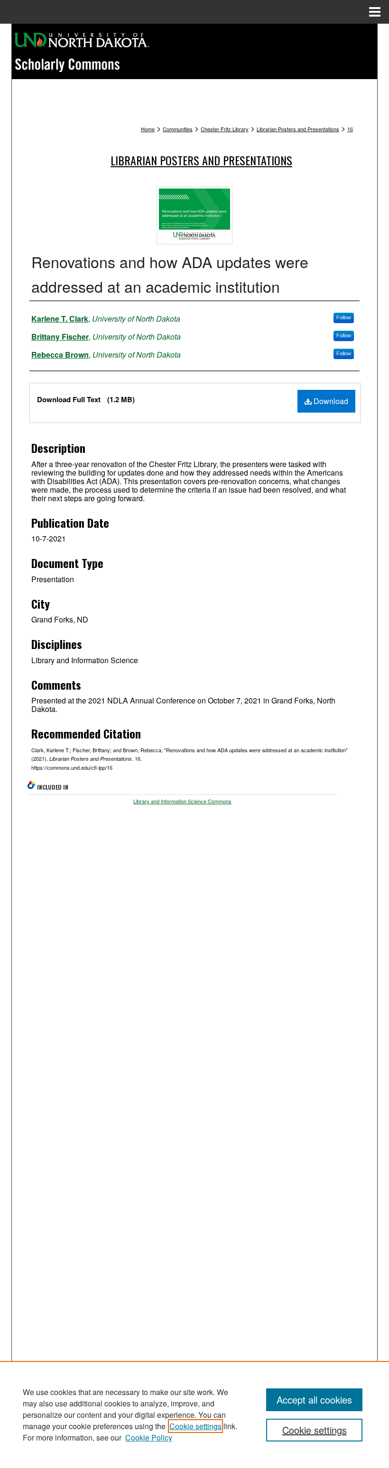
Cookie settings (195, 1426)
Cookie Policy (148, 1437)
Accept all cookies (314, 1399)
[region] (194, 1414)
